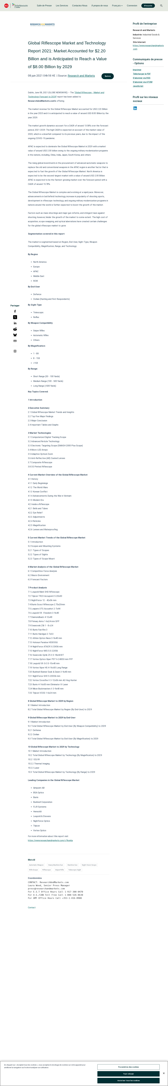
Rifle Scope (33, 870)
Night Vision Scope (89, 865)
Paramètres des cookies (128, 1067)
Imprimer (137, 70)
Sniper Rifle (59, 870)
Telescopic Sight (74, 870)
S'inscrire (148, 6)
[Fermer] (164, 1073)
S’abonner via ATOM (142, 82)
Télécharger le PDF (142, 74)
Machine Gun (72, 865)
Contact (32, 907)
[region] (84, 1073)
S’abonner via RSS (141, 78)
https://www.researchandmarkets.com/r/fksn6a (50, 840)
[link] (44, 5)
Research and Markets (81, 75)
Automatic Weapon (36, 865)
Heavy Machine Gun (55, 865)
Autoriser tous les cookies (128, 1081)
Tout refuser (128, 1074)
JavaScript (138, 86)
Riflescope (46, 870)
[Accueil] (16, 5)
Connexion (132, 5)
